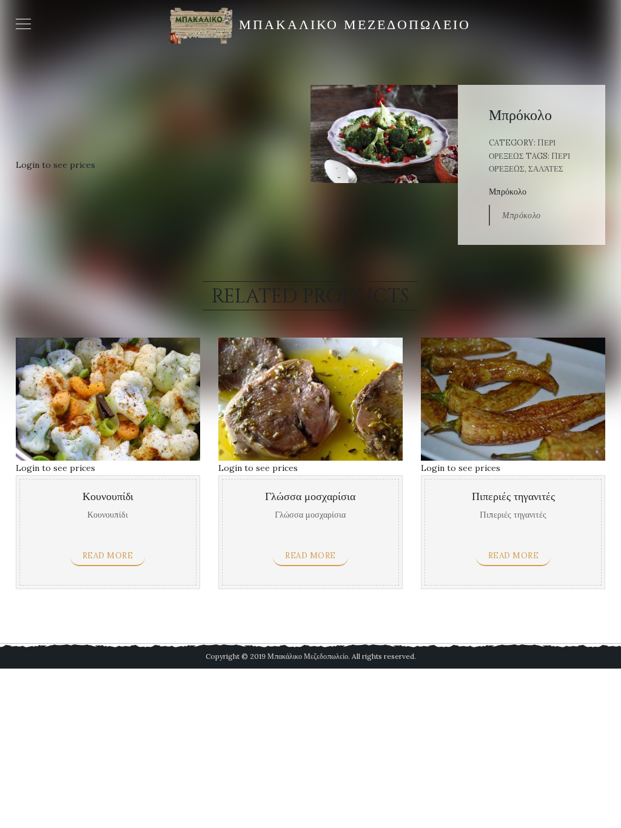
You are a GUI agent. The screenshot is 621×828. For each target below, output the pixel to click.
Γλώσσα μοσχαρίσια (310, 496)
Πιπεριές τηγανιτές (513, 496)
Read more (107, 555)
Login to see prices (55, 164)
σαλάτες (545, 169)
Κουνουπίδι (107, 496)
